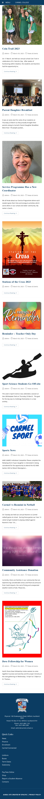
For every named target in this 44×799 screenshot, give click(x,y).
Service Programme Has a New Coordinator (19, 188)
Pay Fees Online (8, 772)
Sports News (9, 450)
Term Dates (6, 762)
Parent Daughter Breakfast (17, 110)
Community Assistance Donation (20, 570)
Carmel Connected (9, 748)
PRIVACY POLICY (35, 795)
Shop (4, 775)
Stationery (6, 765)
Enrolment (6, 745)
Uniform (5, 755)
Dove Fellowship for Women (17, 661)
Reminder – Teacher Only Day (19, 333)
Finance (5, 742)
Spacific (24, 795)
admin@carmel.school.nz (24, 728)
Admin (7, 53)
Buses (4, 758)
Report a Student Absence (12, 778)
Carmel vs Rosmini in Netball (18, 504)
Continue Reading (11, 71)
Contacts (5, 782)
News (4, 738)
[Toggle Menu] (3, 2)
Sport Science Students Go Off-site (21, 383)
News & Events (33, 53)
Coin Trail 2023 (11, 48)
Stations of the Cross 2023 (16, 281)
